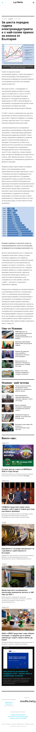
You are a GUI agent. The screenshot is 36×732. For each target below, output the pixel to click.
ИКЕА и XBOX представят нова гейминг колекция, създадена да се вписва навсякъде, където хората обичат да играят (18, 636)
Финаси (4, 564)
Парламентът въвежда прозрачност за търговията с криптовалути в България (18, 550)
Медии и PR (5, 443)
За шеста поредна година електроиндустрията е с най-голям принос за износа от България (18, 30)
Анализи (6, 647)
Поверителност (20, 724)
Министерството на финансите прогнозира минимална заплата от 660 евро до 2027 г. (18, 592)
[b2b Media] (18, 2)
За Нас (3, 724)
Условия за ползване (11, 724)
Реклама (27, 724)
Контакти (32, 724)
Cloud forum (9, 704)
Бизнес (4, 522)
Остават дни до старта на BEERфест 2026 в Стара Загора (17, 470)
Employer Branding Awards (18, 715)
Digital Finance (9, 702)
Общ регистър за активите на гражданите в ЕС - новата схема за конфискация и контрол (17, 673)
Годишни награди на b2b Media (18, 718)
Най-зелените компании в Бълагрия (18, 716)
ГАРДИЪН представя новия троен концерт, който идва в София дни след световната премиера (18, 509)
